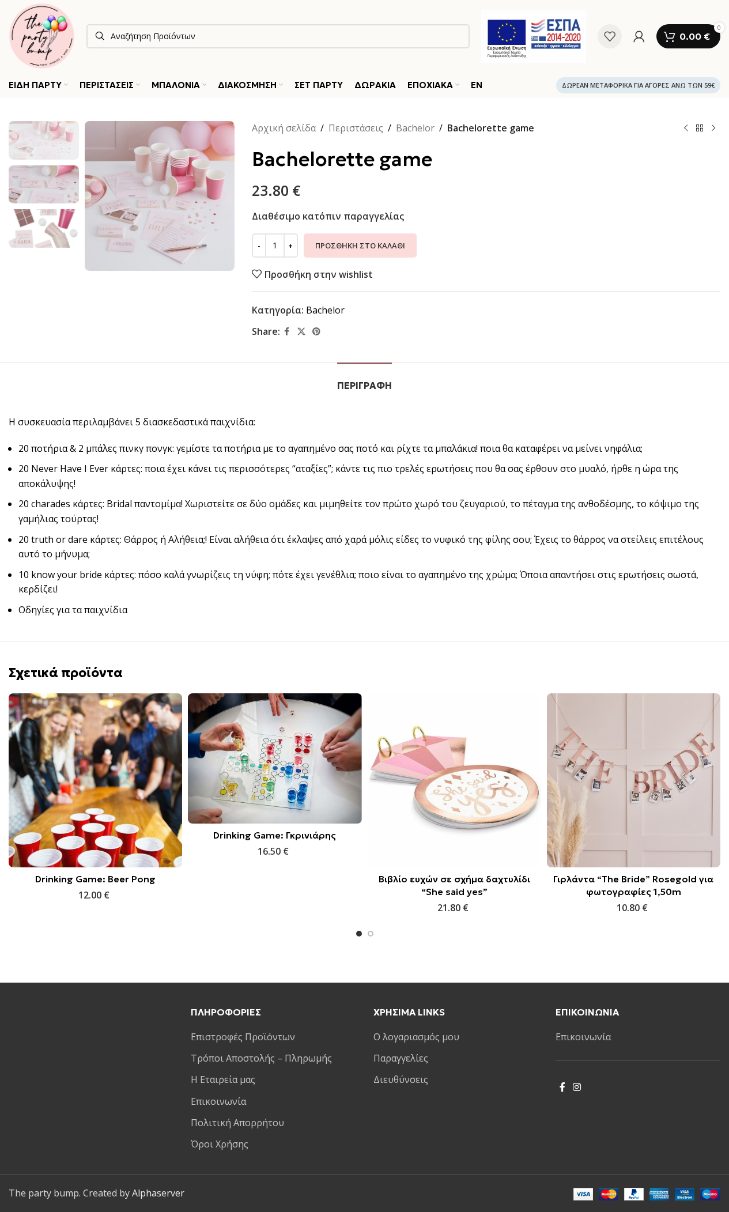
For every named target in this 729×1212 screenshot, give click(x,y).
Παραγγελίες (400, 1058)
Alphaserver (158, 1193)
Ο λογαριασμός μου (416, 1036)
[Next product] (713, 128)
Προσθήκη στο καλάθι (360, 245)
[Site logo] (42, 35)
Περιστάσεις (355, 128)
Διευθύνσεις (400, 1079)
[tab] (364, 380)
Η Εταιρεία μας (223, 1079)
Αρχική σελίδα (284, 128)
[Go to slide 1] (359, 934)
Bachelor (415, 128)
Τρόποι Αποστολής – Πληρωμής (261, 1058)
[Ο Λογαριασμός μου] (639, 36)
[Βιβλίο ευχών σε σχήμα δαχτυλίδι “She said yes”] (454, 780)
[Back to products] (700, 128)
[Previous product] (686, 128)
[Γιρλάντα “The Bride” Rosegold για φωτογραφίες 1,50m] (633, 780)
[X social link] (301, 331)
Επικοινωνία (218, 1101)
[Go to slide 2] (370, 934)
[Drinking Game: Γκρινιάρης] (274, 758)
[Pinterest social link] (316, 331)
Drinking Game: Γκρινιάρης (274, 835)
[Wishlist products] (610, 36)
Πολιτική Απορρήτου (237, 1122)
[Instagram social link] (577, 1087)
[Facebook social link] (287, 331)
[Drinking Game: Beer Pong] (95, 780)
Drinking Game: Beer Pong (95, 879)
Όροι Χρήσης (219, 1144)
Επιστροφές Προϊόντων (243, 1036)
